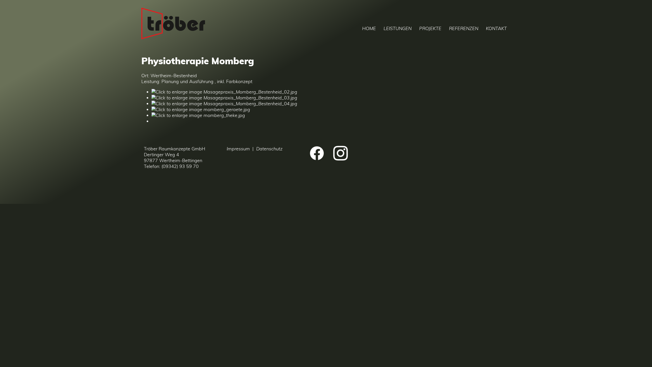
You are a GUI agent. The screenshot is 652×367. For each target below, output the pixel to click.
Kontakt (496, 28)
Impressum (238, 149)
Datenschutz (269, 149)
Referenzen (463, 28)
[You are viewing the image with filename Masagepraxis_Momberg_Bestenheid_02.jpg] (224, 92)
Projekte (430, 28)
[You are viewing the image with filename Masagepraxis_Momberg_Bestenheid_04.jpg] (224, 104)
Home (369, 28)
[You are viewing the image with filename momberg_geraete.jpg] (201, 109)
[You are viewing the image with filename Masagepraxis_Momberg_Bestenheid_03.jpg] (224, 98)
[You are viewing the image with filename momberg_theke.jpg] (198, 115)
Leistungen (398, 28)
